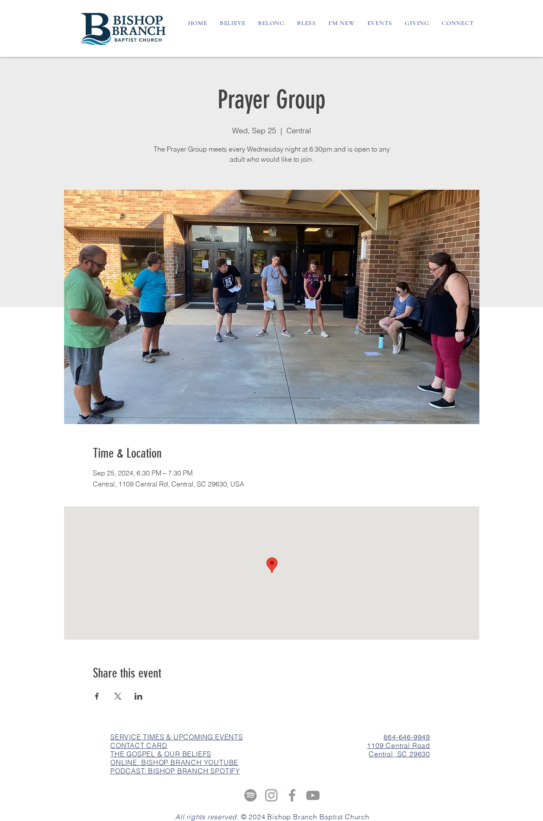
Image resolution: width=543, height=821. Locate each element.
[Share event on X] (118, 696)
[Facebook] (292, 795)
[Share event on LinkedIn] (138, 696)
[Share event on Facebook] (97, 696)
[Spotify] (250, 795)
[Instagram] (271, 795)
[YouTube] (313, 795)
